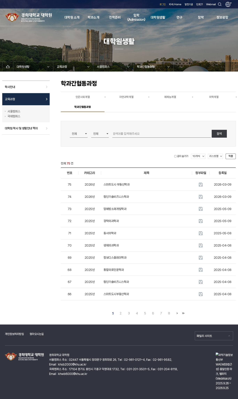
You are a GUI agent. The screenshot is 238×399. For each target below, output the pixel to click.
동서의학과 (109, 233)
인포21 (199, 4)
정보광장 (222, 17)
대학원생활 (158, 17)
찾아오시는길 (37, 334)
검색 (219, 133)
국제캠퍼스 (13, 116)
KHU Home (175, 4)
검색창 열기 (220, 4)
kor (229, 3)
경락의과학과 (111, 220)
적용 (230, 156)
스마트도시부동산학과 (116, 294)
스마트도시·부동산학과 (116, 184)
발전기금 (189, 4)
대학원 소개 (71, 17)
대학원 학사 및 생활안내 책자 (21, 128)
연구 (179, 17)
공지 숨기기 (182, 156)
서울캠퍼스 (13, 111)
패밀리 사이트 (204, 335)
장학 (201, 17)
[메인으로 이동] (7, 67)
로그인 (163, 4)
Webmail (211, 4)
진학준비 (115, 17)
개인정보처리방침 (14, 334)
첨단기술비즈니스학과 (116, 196)
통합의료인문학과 (113, 269)
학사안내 (10, 86)
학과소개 (93, 17)
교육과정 (10, 99)
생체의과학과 (111, 245)
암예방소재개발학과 (114, 208)
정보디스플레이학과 (114, 257)
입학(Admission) (136, 17)
